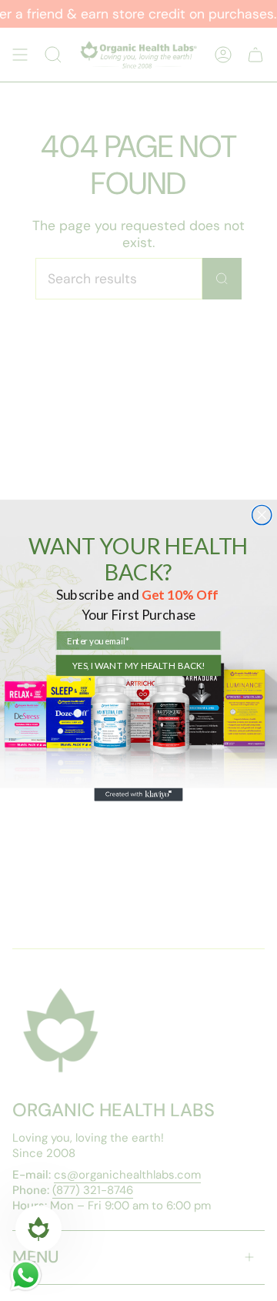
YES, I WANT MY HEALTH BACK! (138, 665)
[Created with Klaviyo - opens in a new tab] (138, 794)
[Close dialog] (262, 514)
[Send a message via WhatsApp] (26, 1275)
